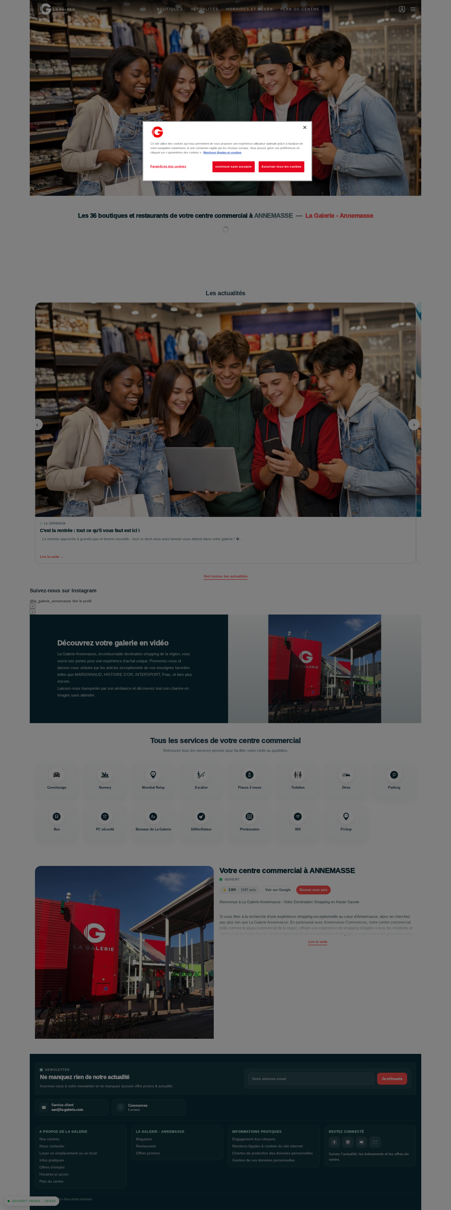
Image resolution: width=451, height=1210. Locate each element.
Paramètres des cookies (168, 166)
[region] (227, 151)
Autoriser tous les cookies (281, 166)
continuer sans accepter (233, 166)
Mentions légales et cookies (222, 152)
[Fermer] (305, 127)
